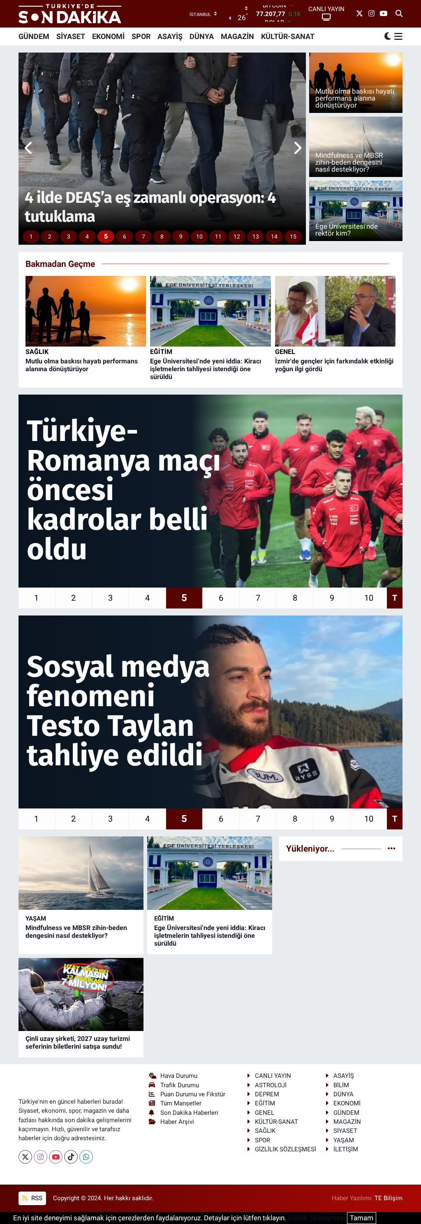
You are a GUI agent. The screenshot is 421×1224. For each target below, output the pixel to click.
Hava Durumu (178, 1075)
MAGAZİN (237, 36)
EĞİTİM (161, 352)
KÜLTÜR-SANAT (288, 36)
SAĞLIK (37, 352)
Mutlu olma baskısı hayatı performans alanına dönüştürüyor (81, 365)
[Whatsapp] (86, 1157)
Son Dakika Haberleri (189, 1112)
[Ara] (399, 14)
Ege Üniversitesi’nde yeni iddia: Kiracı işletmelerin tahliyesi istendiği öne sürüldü (205, 369)
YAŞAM (35, 918)
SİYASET (70, 36)
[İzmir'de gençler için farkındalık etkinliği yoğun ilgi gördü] (335, 311)
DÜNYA (202, 36)
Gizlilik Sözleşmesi (316, 1218)
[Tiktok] (71, 1157)
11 (218, 236)
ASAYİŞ (170, 36)
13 (255, 236)
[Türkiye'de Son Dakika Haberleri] (70, 13)
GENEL (285, 352)
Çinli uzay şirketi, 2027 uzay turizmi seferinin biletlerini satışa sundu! (77, 1042)
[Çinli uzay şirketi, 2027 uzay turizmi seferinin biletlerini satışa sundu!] (81, 994)
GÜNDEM (34, 36)
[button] (29, 148)
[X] (25, 1157)
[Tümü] (392, 848)
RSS (36, 1198)
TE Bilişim (388, 1198)
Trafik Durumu (179, 1085)
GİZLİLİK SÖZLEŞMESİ (285, 1149)
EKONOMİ (108, 36)
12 (237, 236)
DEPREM (267, 1094)
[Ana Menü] (397, 37)
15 (293, 236)
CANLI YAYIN (273, 1075)
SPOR (141, 36)
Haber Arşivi (177, 1121)
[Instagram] (40, 1157)
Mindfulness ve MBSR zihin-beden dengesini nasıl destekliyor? (76, 931)
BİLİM (341, 1085)
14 (274, 236)
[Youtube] (55, 1157)
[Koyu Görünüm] (387, 36)
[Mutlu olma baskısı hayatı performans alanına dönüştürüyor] (85, 311)
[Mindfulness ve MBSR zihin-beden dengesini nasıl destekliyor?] (81, 872)
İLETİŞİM (345, 1149)
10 (199, 236)
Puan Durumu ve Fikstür (192, 1094)
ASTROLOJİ (271, 1085)
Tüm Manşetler (180, 1103)
